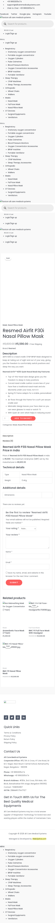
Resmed (12, 348)
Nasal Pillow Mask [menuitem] (15, 909)
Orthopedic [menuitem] (10, 889)
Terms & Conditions (12, 733)
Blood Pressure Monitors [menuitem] (18, 866)
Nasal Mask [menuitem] (13, 902)
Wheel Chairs (13, 91)
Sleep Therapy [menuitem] (11, 879)
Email (9, 562)
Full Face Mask (14, 104)
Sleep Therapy (11, 78)
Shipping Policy (10, 742)
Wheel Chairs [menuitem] (13, 892)
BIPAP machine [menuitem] (14, 873)
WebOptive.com (39, 839)
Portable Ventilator (16, 75)
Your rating (12, 528)
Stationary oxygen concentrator (22, 52)
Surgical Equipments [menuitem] (16, 915)
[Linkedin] (23, 717)
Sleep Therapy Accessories (19, 84)
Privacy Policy (10, 736)
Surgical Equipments (16, 114)
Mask (5, 325)
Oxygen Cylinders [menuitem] (15, 859)
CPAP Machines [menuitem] (14, 882)
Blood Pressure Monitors (18, 65)
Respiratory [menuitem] (10, 850)
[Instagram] (18, 717)
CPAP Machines (14, 81)
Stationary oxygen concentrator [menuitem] (22, 853)
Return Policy (9, 739)
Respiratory (10, 48)
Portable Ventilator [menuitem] (16, 876)
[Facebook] (6, 717)
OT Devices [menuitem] (10, 912)
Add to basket (23, 418)
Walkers (11, 94)
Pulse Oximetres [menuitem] (15, 863)
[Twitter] (12, 717)
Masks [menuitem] (7, 899)
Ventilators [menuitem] (12, 918)
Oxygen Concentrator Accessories (23, 68)
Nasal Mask (13, 101)
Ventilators (12, 117)
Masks (7, 98)
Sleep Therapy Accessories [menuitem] (19, 886)
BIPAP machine (14, 71)
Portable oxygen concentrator (21, 55)
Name (9, 552)
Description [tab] (8, 436)
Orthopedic (10, 88)
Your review (13, 534)
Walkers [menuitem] (11, 895)
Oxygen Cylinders (15, 58)
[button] (27, 39)
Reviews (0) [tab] (8, 441)
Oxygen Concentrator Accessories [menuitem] (23, 869)
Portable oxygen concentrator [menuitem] (21, 856)
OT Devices (10, 111)
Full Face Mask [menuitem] (14, 905)
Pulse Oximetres (15, 61)
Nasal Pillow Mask (15, 107)
